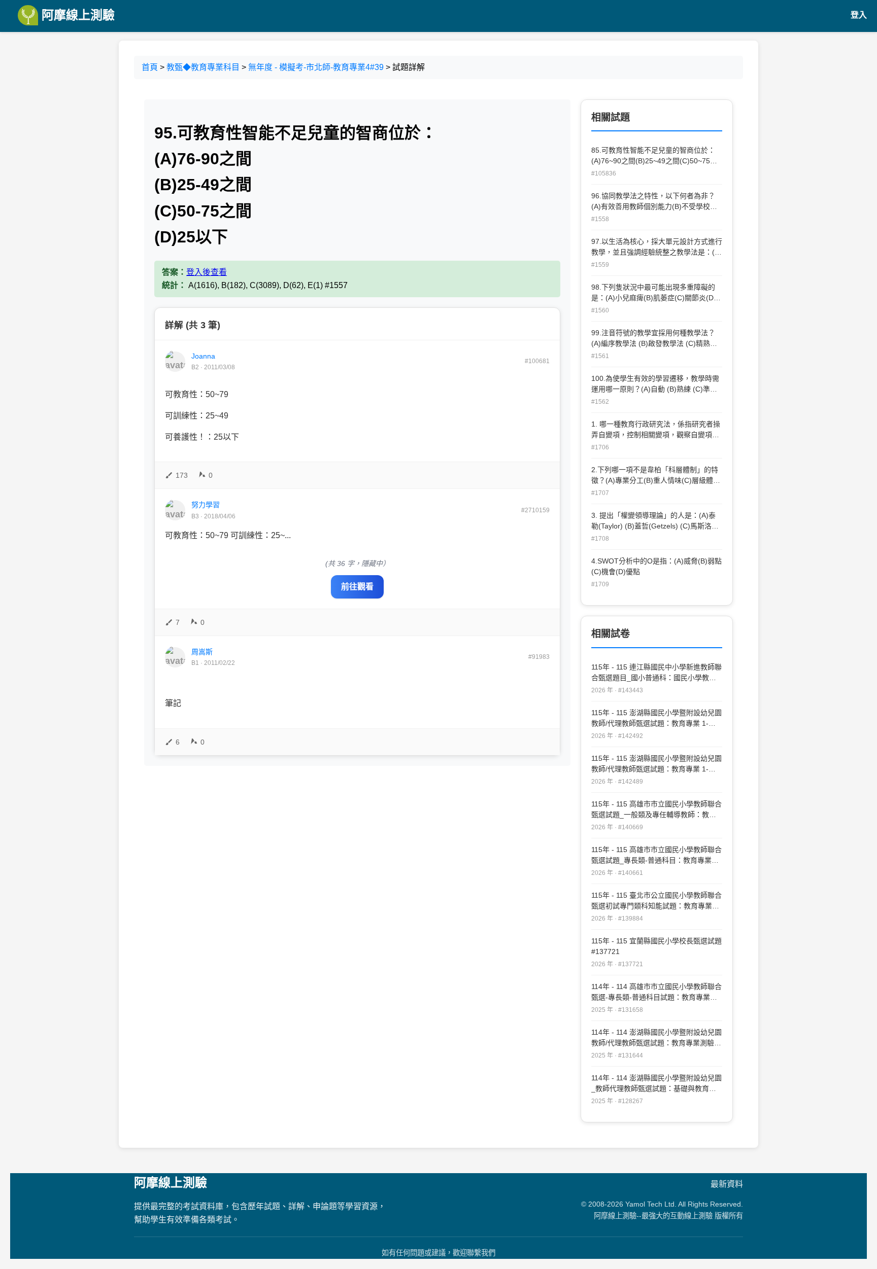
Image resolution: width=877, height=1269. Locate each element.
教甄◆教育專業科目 (203, 67)
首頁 (150, 67)
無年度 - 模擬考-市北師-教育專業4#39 (316, 67)
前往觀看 (357, 586)
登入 (859, 15)
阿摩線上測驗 (76, 15)
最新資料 (727, 1184)
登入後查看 (206, 272)
